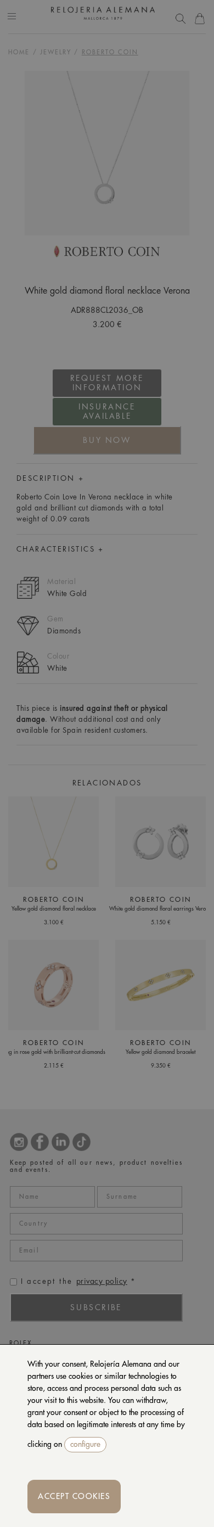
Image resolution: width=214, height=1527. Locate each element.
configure (85, 1444)
